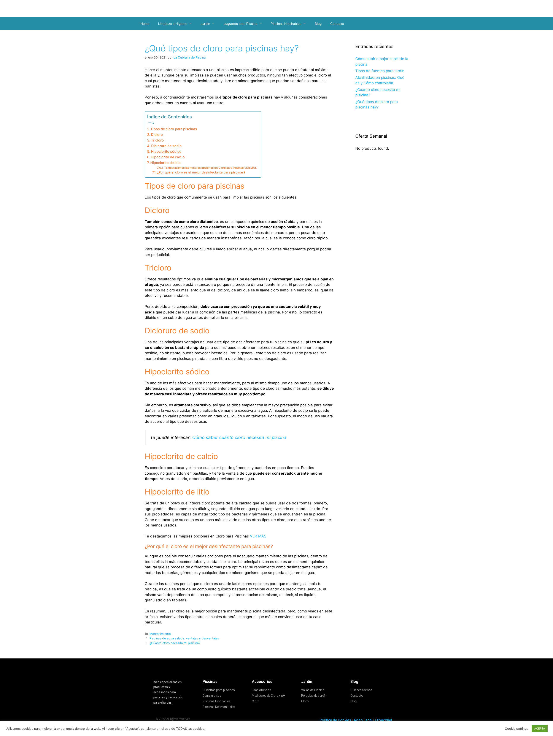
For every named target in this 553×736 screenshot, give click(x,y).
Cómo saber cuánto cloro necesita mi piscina (239, 437)
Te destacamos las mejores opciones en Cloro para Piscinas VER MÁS (210, 167)
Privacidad (383, 720)
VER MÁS (258, 536)
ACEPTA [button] (539, 728)
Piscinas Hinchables (286, 24)
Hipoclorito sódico (166, 151)
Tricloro (157, 140)
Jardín (205, 24)
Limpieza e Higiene (172, 24)
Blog (318, 24)
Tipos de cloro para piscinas (173, 129)
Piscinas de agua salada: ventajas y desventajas (184, 638)
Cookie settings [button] (516, 729)
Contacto (337, 24)
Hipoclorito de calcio (168, 157)
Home (144, 24)
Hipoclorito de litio (165, 163)
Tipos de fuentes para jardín (379, 71)
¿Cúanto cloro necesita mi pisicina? (174, 643)
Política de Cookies (335, 720)
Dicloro (157, 134)
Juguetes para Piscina (240, 24)
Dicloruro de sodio (166, 146)
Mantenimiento (160, 634)
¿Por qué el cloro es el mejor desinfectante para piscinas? (201, 172)
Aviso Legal (363, 720)
